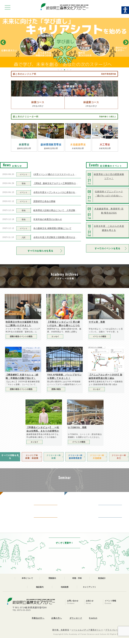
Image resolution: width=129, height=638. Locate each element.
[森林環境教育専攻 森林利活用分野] (51, 131)
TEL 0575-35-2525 (22, 610)
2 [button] (61, 69)
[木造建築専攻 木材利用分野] (78, 131)
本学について (27, 578)
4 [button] (67, 69)
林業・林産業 (31, 456)
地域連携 (64, 587)
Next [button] (126, 42)
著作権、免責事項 (60, 630)
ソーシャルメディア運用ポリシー (87, 630)
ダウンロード (76, 618)
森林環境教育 (75, 456)
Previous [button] (3, 42)
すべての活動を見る (10, 456)
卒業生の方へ (38, 618)
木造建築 (97, 456)
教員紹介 (102, 578)
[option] (64, 42)
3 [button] (64, 69)
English (93, 618)
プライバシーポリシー (115, 630)
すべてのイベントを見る (107, 248)
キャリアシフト (89, 587)
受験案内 (52, 578)
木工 (119, 456)
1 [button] (58, 69)
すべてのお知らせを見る (40, 250)
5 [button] (70, 69)
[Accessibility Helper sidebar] (125, 10)
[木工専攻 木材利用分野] (105, 131)
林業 (54, 456)
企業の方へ (56, 618)
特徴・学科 (77, 578)
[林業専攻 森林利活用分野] (24, 131)
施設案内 (40, 587)
